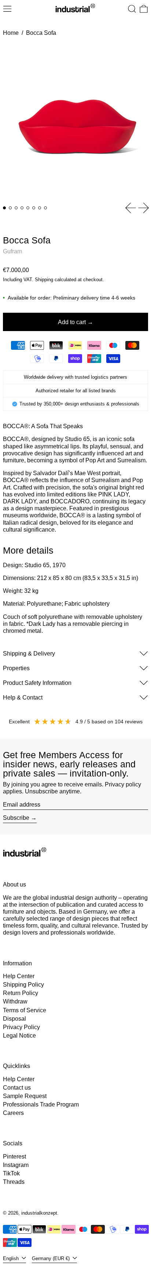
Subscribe (16, 818)
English (11, 1258)
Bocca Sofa (41, 33)
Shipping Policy (23, 984)
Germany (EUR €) (51, 1258)
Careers (13, 1113)
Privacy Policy (21, 1027)
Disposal (14, 1019)
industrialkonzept (39, 1213)
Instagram (16, 1165)
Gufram (12, 251)
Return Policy (20, 993)
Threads (14, 1182)
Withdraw (15, 1001)
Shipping (44, 279)
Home (11, 33)
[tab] (4, 207)
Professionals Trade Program (41, 1104)
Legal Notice (19, 1035)
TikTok (11, 1173)
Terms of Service (24, 1010)
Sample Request (25, 1096)
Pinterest (14, 1156)
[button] (132, 8)
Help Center (18, 976)
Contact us (17, 1087)
